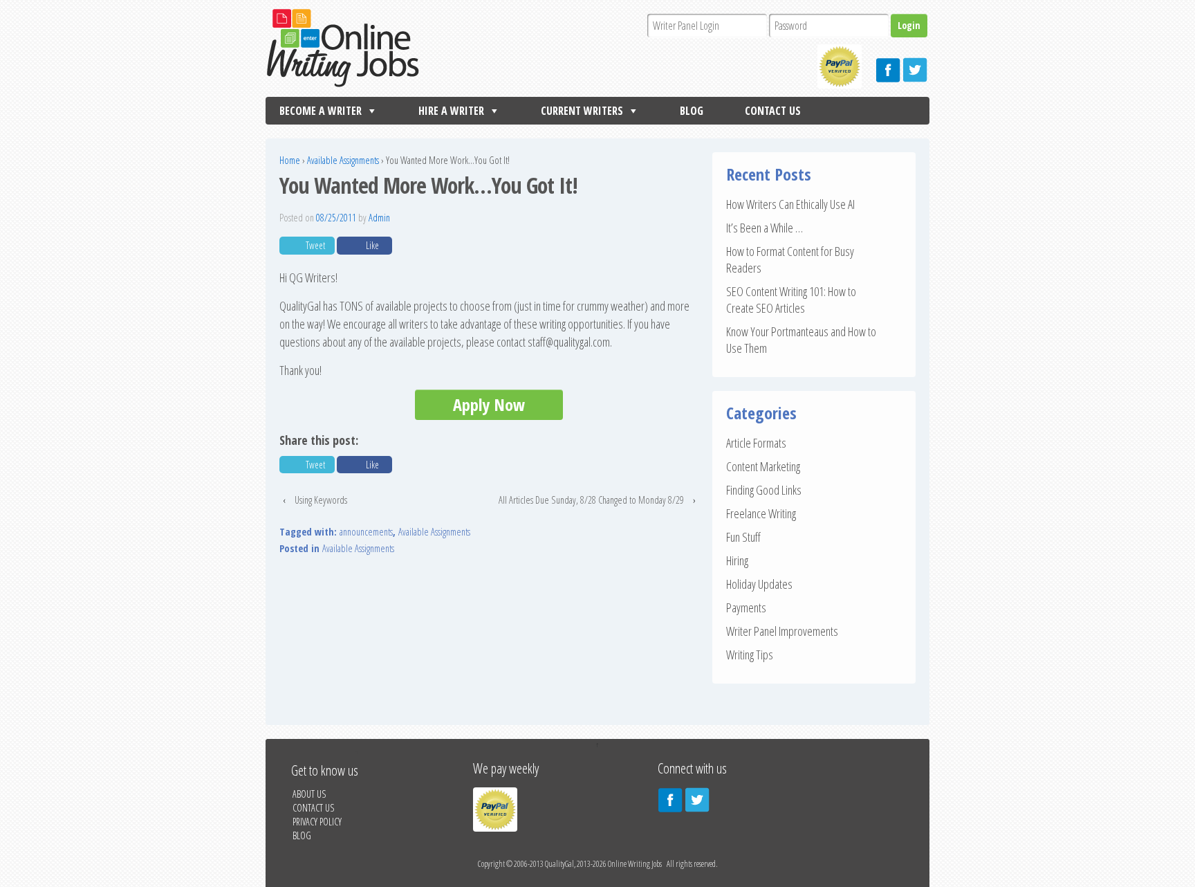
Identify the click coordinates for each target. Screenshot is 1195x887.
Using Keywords (321, 499)
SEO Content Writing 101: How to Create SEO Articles (791, 299)
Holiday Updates (759, 584)
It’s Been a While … (764, 227)
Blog (691, 110)
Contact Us (773, 110)
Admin (379, 217)
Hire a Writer (451, 110)
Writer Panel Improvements (782, 631)
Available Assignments (343, 160)
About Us (309, 794)
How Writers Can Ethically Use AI (790, 204)
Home (289, 160)
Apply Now (489, 404)
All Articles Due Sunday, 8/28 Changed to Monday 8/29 (591, 499)
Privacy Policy (317, 821)
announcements (366, 531)
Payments (746, 607)
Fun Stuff (743, 537)
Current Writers (582, 110)
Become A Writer (320, 110)
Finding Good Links (764, 490)
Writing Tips (749, 654)
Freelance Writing (761, 513)
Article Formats (756, 443)
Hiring (737, 560)
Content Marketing (763, 466)
